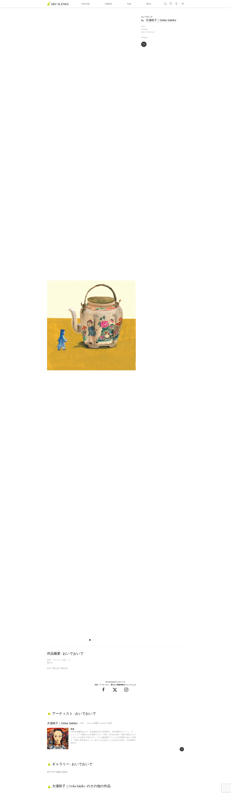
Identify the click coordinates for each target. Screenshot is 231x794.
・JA (182, 3)
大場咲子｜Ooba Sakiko (161, 20)
